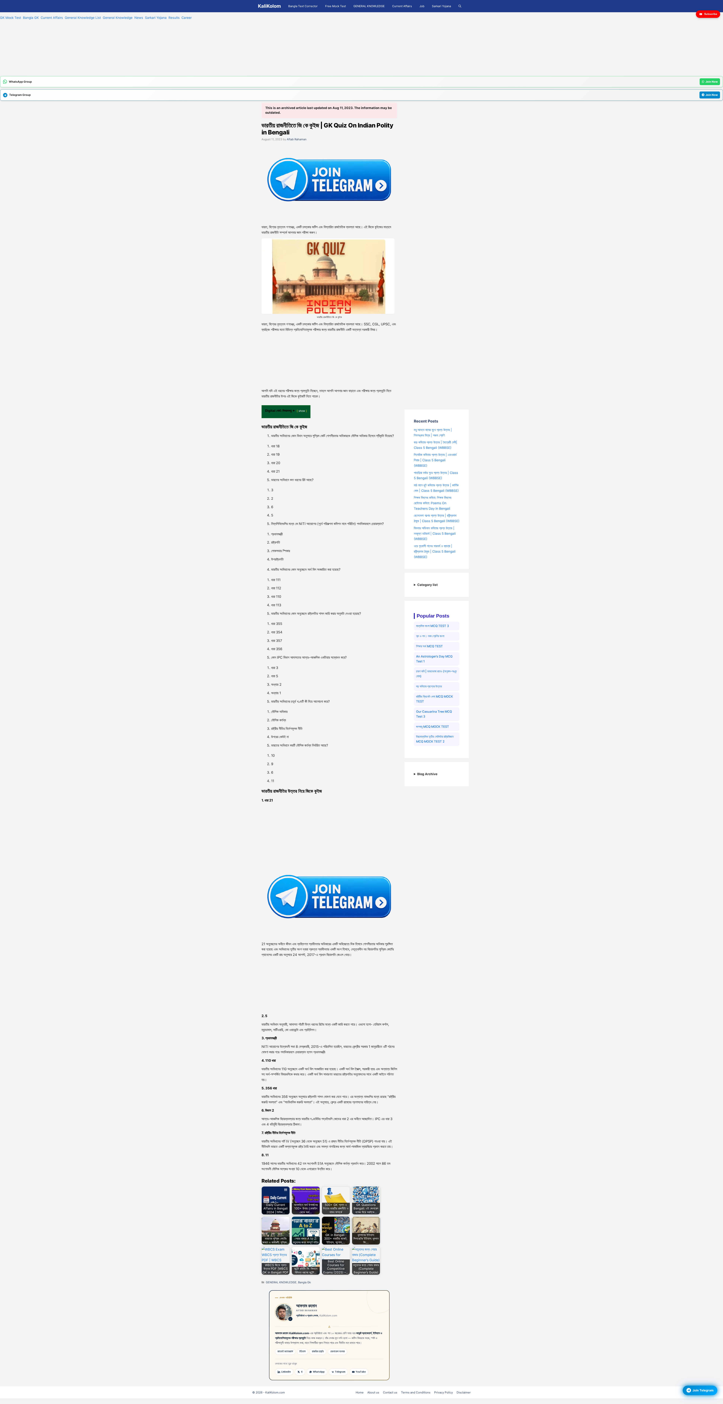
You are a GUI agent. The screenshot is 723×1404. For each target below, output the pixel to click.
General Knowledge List (83, 18)
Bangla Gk (304, 1282)
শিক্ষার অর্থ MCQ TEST (429, 646)
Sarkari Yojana (441, 6)
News (138, 18)
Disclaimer (464, 1392)
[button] (460, 6)
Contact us (390, 1392)
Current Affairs (402, 6)
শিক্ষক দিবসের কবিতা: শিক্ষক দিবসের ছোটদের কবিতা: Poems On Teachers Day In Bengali (432, 503)
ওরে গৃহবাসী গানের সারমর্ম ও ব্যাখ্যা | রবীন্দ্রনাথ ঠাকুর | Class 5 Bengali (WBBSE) (434, 551)
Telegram (340, 1372)
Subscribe (710, 13)
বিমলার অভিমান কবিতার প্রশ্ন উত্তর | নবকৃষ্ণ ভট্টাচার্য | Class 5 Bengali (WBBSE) (435, 533)
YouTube (361, 1372)
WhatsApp (319, 1372)
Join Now (711, 81)
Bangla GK (31, 18)
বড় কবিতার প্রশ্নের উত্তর (429, 686)
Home (360, 1392)
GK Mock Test (10, 18)
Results (174, 18)
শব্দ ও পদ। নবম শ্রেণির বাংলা (430, 636)
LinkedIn (286, 1372)
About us (373, 1392)
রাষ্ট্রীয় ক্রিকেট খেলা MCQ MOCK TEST (434, 699)
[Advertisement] (113, 49)
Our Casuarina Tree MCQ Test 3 (434, 714)
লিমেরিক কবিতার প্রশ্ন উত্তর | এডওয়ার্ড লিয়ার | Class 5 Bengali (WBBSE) (435, 460)
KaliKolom (269, 6)
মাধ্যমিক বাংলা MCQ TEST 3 (432, 626)
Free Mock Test (335, 6)
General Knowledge (118, 18)
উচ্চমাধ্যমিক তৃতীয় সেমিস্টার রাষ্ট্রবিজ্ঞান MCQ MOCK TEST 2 (435, 739)
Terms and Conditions (415, 1392)
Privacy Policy (443, 1392)
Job (421, 6)
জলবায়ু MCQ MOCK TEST (432, 726)
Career (187, 18)
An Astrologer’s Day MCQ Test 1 (434, 658)
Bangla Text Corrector (303, 6)
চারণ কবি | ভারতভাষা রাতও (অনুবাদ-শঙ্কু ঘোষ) (436, 673)
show (302, 410)
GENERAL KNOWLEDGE (369, 6)
